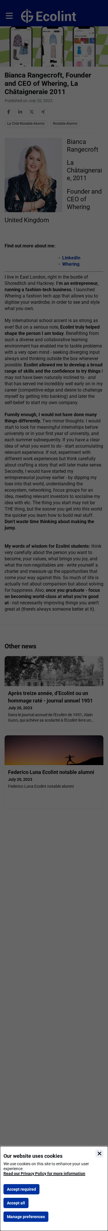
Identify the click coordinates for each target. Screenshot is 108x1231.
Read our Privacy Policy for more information (44, 1173)
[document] (54, 1188)
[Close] (99, 1153)
